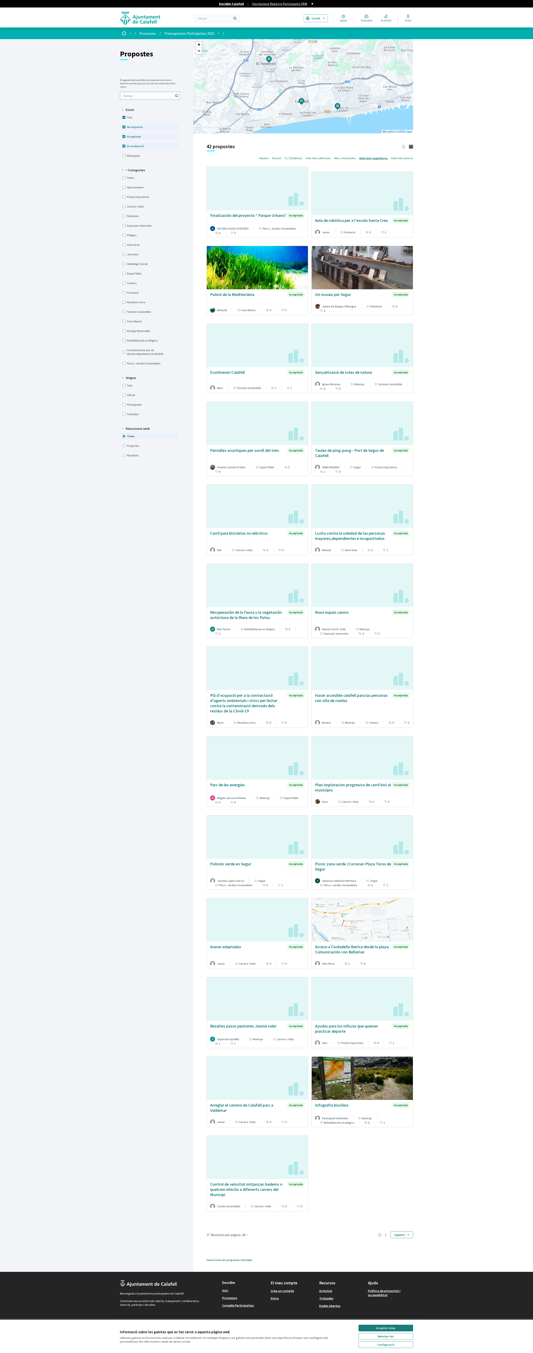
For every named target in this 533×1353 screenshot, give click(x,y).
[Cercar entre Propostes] (176, 95)
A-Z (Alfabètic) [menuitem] (293, 158)
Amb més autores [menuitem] (402, 158)
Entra (275, 1298)
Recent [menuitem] (276, 158)
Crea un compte (282, 1291)
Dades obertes (329, 1306)
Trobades (326, 1298)
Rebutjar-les (386, 1336)
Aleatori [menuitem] (264, 158)
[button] (127, 109)
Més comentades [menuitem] (345, 158)
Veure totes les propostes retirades (229, 1260)
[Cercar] (235, 18)
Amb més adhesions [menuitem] (318, 158)
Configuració (385, 1345)
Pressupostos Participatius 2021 (189, 33)
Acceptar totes (385, 1328)
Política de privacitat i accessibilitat (384, 1293)
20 (243, 1235)
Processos (147, 33)
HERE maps (405, 131)
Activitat (325, 1291)
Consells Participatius (238, 1305)
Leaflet (389, 131)
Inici (225, 1290)
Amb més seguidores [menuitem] (373, 158)
